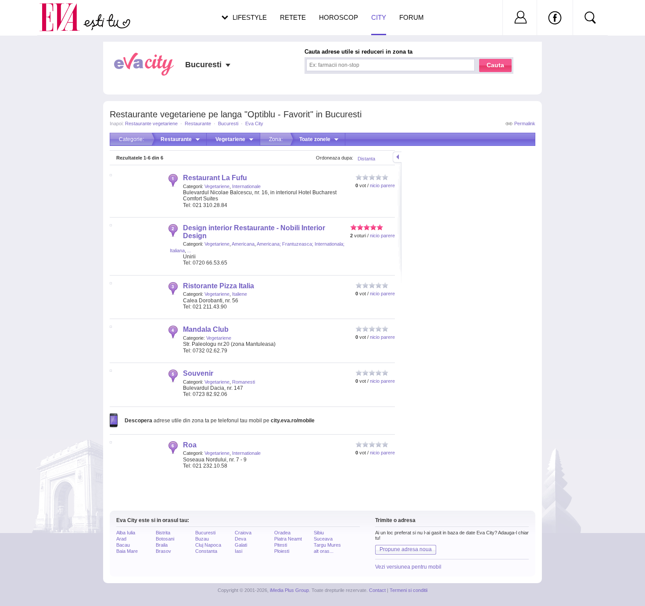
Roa (190, 445)
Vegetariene (216, 186)
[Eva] (64, 10)
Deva (240, 538)
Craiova (243, 532)
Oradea (282, 532)
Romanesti (243, 382)
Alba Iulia (125, 532)
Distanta (366, 158)
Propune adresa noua (406, 549)
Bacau (123, 545)
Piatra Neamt (288, 538)
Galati (241, 545)
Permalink (524, 123)
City (378, 17)
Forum (411, 17)
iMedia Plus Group (289, 590)
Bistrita (163, 532)
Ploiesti (281, 551)
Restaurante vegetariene (151, 123)
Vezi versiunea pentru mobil (408, 567)
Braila (162, 545)
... (189, 250)
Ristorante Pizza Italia (218, 286)
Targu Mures (327, 545)
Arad (121, 538)
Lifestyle (250, 17)
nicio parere (382, 185)
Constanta (206, 551)
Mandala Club (206, 329)
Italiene (239, 294)
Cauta (495, 65)
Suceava (323, 538)
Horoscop (338, 17)
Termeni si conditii (408, 590)
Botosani (165, 538)
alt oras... (323, 551)
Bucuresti (228, 123)
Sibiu (319, 532)
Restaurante (198, 123)
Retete (293, 17)
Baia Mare (127, 551)
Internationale (246, 186)
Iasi (238, 551)
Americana (243, 244)
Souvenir (198, 373)
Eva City (254, 123)
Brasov (163, 551)
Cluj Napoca (208, 545)
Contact (377, 590)
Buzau (202, 538)
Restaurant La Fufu (215, 177)
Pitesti (280, 545)
